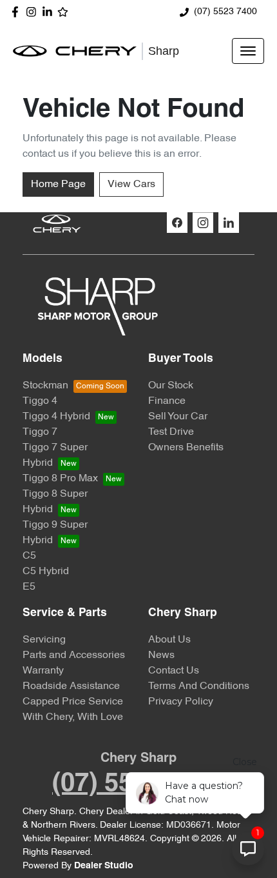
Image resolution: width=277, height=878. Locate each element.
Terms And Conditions (198, 686)
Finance (167, 401)
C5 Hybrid (46, 571)
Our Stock (170, 386)
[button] (248, 51)
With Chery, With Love (73, 717)
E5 (29, 587)
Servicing (44, 640)
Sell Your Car (177, 417)
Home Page (58, 184)
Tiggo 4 (40, 401)
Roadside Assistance (71, 686)
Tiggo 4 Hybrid (56, 417)
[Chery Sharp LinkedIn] (50, 11)
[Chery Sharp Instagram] (34, 11)
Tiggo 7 (40, 432)
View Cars (131, 184)
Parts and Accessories (74, 655)
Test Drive (171, 432)
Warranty (43, 671)
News (161, 655)
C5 (29, 556)
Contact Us (173, 671)
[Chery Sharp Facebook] (18, 11)
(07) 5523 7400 (225, 12)
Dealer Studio (103, 866)
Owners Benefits (186, 448)
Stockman (45, 386)
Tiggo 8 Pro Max (60, 479)
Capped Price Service (73, 702)
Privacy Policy (180, 702)
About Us (169, 640)
